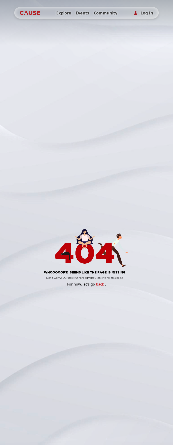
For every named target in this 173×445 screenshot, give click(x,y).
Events (82, 13)
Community (105, 13)
